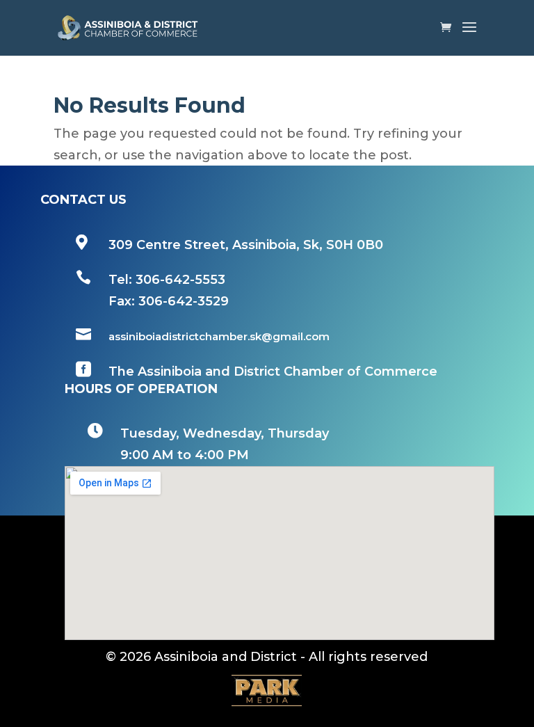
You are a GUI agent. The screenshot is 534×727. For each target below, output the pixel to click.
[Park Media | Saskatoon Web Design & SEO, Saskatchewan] (267, 690)
